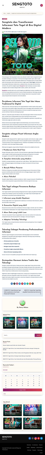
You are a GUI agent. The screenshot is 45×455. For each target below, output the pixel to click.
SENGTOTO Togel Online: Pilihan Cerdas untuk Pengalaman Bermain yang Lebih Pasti (22, 352)
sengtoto (5, 18)
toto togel (5, 369)
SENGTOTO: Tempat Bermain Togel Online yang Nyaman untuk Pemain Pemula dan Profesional (12, 292)
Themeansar (5, 449)
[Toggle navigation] (3, 5)
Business (29, 444)
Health (28, 447)
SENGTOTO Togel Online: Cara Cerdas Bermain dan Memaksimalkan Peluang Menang (22, 359)
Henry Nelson (8, 31)
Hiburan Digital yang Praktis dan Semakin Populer (9, 323)
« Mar (4, 393)
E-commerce (35, 444)
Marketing (33, 447)
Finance (40, 444)
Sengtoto (4, 90)
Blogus (18, 448)
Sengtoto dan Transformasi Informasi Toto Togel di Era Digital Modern (21, 25)
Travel (41, 452)
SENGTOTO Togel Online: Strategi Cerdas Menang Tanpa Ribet (17, 356)
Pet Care (29, 450)
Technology (39, 450)
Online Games (39, 447)
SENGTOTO (22, 4)
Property (34, 450)
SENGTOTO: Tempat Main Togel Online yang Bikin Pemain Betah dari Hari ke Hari (32, 291)
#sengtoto (24, 31)
